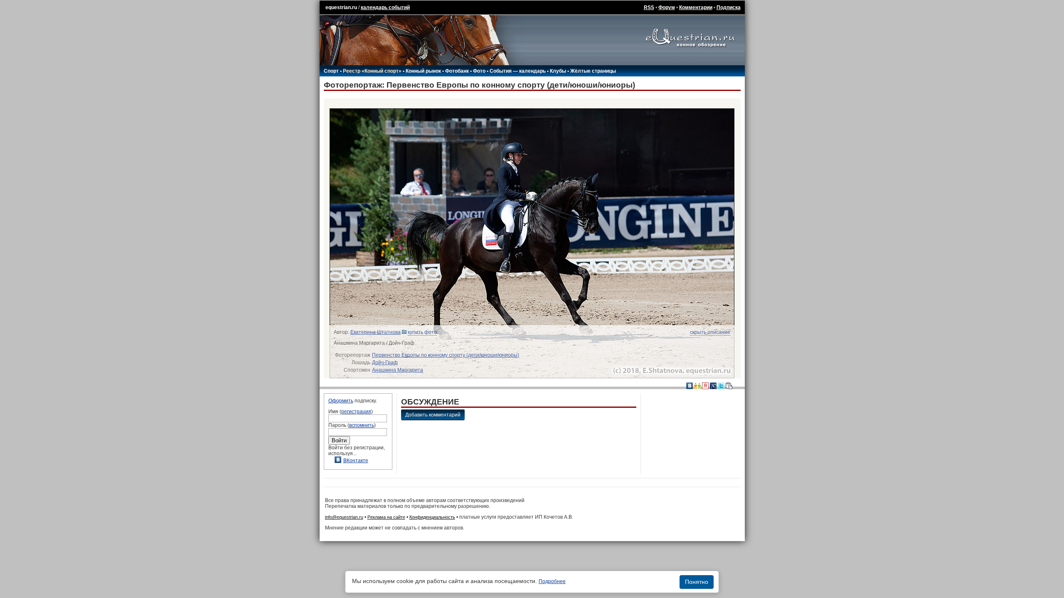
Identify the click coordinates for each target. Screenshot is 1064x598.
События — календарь (518, 71)
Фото (479, 71)
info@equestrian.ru (344, 517)
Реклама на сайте (386, 517)
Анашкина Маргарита (397, 370)
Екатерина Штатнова (375, 332)
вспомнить (361, 425)
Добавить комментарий (433, 415)
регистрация (356, 411)
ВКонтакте (355, 460)
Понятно (696, 581)
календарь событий (385, 7)
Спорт (331, 71)
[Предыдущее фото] (429, 243)
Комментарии (695, 7)
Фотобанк (457, 71)
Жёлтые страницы (593, 71)
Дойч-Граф (385, 362)
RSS (649, 7)
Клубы (558, 71)
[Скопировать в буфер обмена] (729, 385)
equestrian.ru (341, 7)
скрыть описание (710, 332)
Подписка (729, 7)
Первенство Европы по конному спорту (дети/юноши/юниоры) (445, 355)
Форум (666, 7)
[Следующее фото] (635, 243)
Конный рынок (423, 71)
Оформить (340, 401)
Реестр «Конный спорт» (372, 71)
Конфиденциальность (432, 517)
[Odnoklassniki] (697, 385)
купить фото (422, 332)
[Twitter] (721, 385)
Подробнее (552, 581)
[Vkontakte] (689, 385)
